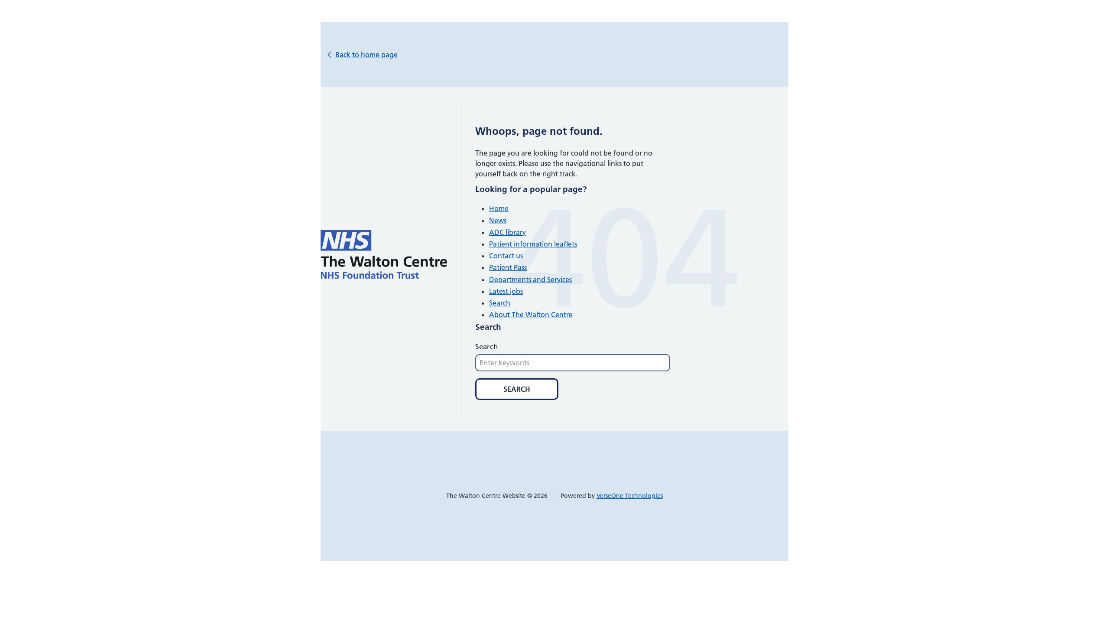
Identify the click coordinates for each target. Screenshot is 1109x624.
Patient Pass (508, 267)
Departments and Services (530, 279)
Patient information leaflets (533, 244)
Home (499, 208)
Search (499, 303)
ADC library (507, 232)
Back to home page (366, 54)
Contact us (506, 255)
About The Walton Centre (531, 314)
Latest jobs (506, 291)
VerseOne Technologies (630, 496)
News (497, 220)
